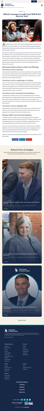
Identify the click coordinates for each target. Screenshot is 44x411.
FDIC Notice (6, 358)
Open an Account (7, 348)
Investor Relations (8, 353)
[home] (16, 5)
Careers (6, 349)
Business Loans (7, 369)
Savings (24, 348)
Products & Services (8, 367)
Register (39, 1)
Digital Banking (25, 354)
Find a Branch (7, 346)
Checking (24, 346)
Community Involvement (27, 367)
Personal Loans (25, 349)
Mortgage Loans (25, 351)
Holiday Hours (7, 379)
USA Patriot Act (7, 354)
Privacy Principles (8, 359)
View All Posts (22, 320)
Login (34, 1)
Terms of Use (7, 361)
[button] (2, 1)
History (24, 366)
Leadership (25, 369)
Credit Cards (25, 353)
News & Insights (7, 375)
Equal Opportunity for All (9, 356)
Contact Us (6, 351)
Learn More (5, 208)
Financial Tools (7, 377)
